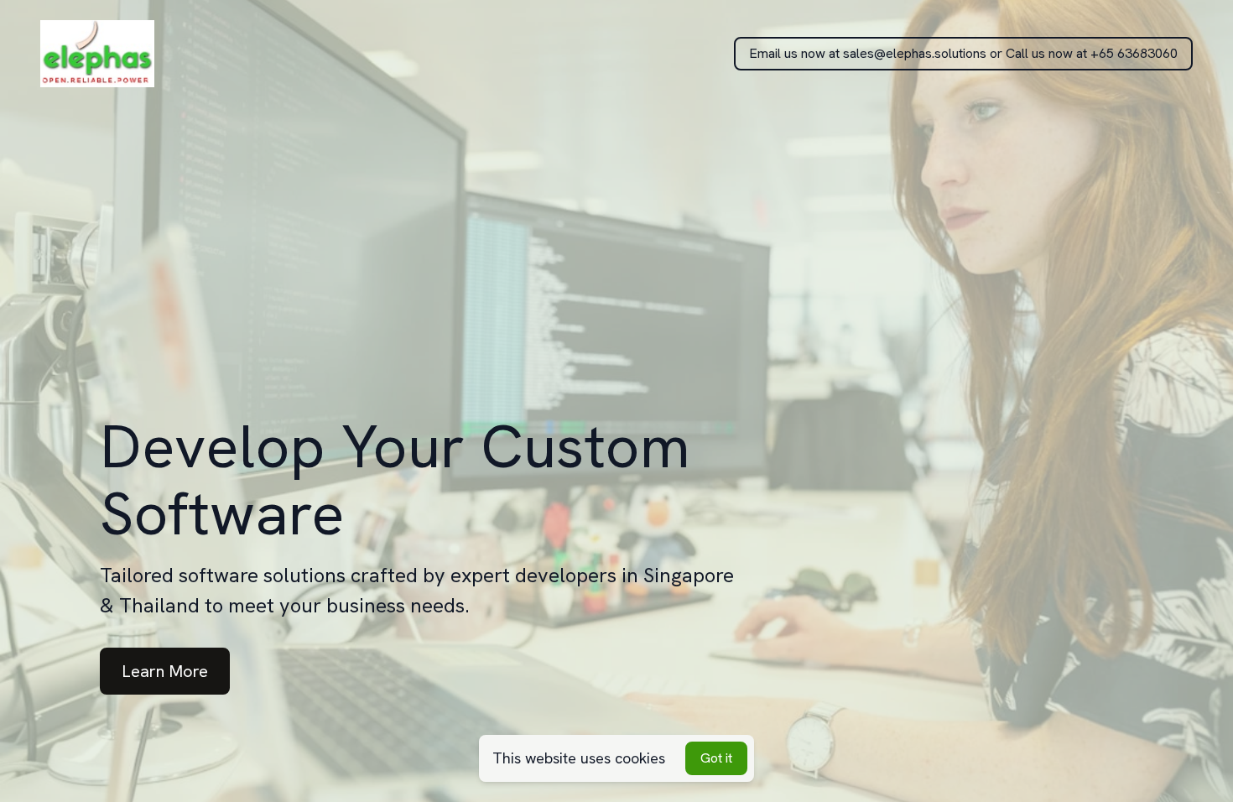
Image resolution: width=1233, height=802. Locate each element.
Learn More (165, 671)
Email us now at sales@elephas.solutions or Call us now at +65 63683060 (963, 53)
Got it (716, 758)
